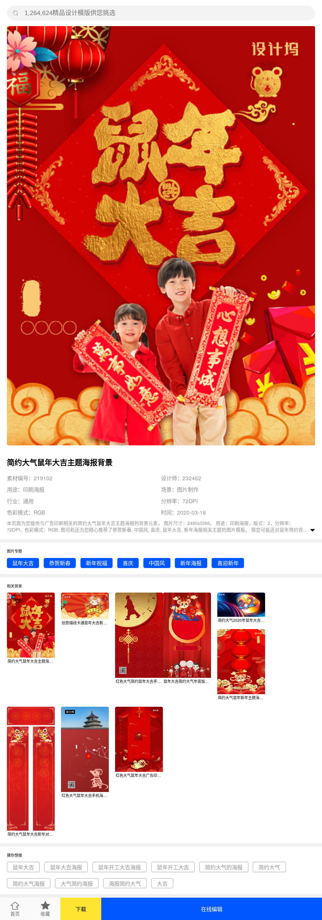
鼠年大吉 (23, 563)
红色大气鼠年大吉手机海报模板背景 (85, 795)
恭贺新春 (59, 563)
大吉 (162, 883)
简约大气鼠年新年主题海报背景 (241, 697)
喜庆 (128, 563)
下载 (80, 909)
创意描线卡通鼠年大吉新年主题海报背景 (85, 622)
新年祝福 (96, 563)
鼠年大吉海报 (66, 867)
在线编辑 (211, 909)
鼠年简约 (289, 529)
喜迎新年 (228, 563)
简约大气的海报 (223, 867)
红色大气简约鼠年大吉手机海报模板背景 (139, 681)
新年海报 (191, 563)
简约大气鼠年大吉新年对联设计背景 (31, 834)
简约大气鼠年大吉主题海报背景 (31, 661)
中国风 (157, 563)
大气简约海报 (77, 883)
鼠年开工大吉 (173, 867)
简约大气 (269, 867)
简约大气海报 (29, 883)
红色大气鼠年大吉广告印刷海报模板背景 (139, 775)
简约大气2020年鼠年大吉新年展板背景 (241, 620)
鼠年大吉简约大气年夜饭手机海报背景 (187, 681)
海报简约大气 (125, 883)
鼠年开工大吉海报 (119, 867)
